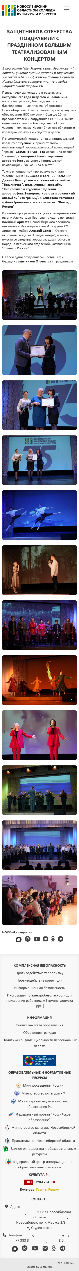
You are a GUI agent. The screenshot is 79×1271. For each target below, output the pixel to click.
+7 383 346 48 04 (40, 1240)
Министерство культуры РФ (43, 1093)
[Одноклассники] (53, 940)
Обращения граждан (39, 1033)
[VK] (45, 940)
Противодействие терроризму (39, 973)
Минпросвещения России (43, 1085)
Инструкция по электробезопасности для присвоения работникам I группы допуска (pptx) (39, 1001)
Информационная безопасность (39, 988)
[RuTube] (28, 940)
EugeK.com (46, 1267)
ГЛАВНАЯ (29, 10)
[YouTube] (37, 940)
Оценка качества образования (39, 1025)
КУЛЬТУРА (39, 1175)
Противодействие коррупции (39, 980)
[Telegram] (60, 940)
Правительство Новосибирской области (43, 1141)
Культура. (39, 1190)
